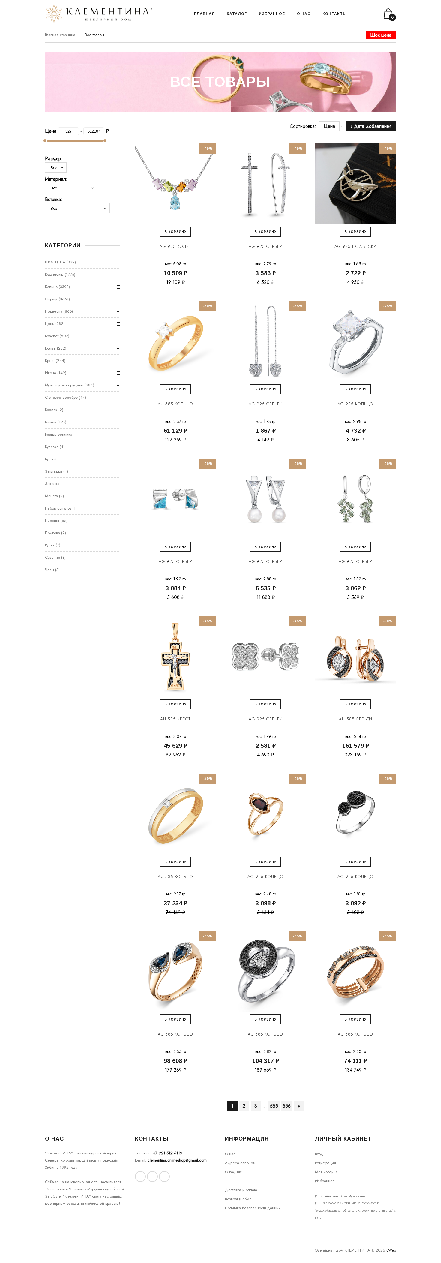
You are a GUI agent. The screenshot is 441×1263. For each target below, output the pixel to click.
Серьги (51, 299)
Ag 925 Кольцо (356, 404)
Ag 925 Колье (175, 246)
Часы (49, 570)
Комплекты (54, 274)
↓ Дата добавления (371, 126)
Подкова (52, 533)
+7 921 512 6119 (167, 1153)
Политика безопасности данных (252, 1208)
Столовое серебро (61, 397)
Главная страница (60, 35)
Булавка (51, 447)
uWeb (391, 1250)
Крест (50, 360)
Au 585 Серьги (355, 719)
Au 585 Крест (175, 719)
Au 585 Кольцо (175, 404)
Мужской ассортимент (64, 385)
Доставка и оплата (241, 1190)
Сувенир (52, 557)
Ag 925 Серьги (266, 246)
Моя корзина (326, 1172)
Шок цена (381, 35)
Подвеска (53, 311)
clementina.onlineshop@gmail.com (177, 1160)
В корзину (175, 231)
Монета (51, 496)
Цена (332, 126)
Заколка (52, 483)
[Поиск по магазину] (359, 14)
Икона (50, 373)
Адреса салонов (240, 1163)
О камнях (233, 1172)
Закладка (53, 471)
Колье (50, 348)
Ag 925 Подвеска (355, 246)
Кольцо (51, 287)
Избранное (325, 1181)
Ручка (50, 545)
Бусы (49, 459)
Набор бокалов (58, 508)
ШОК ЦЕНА (55, 262)
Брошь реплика (58, 434)
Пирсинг (52, 520)
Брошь (50, 422)
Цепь (49, 323)
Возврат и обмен (239, 1199)
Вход (319, 1154)
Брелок (51, 410)
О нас (230, 1154)
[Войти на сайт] (367, 14)
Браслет (51, 336)
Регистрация (325, 1163)
